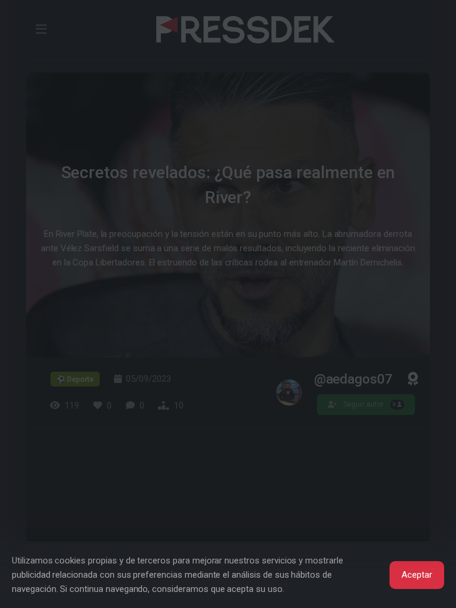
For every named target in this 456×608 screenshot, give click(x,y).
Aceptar (416, 574)
